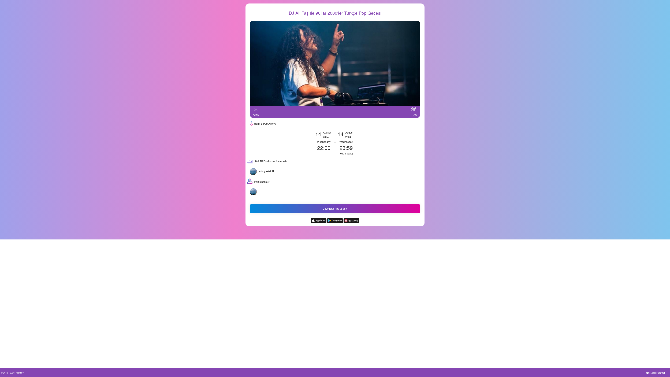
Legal (653, 372)
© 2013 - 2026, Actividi (12, 372)
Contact (661, 372)
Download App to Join (335, 208)
